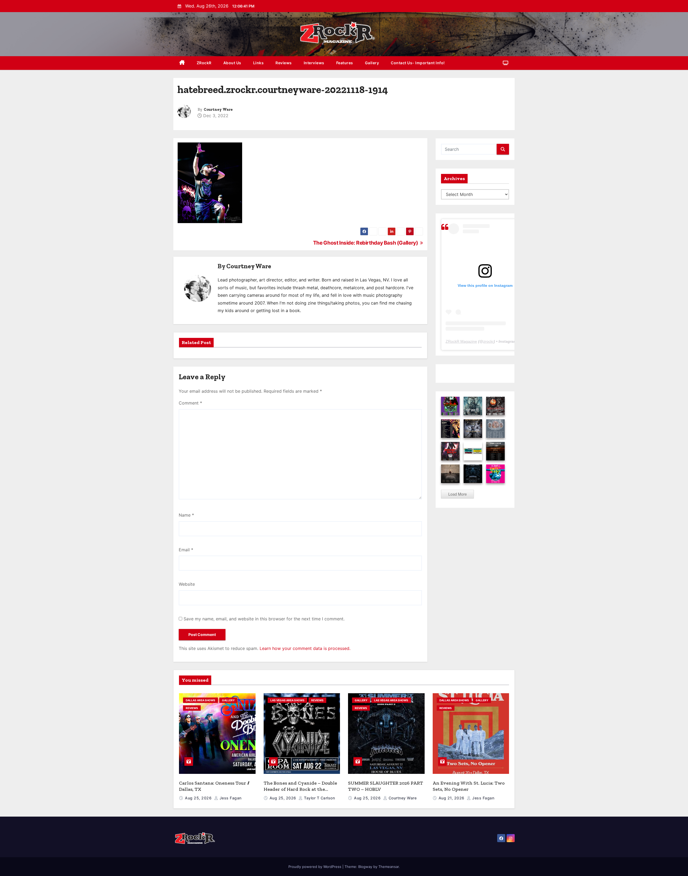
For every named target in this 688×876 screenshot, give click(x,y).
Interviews (314, 62)
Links (258, 62)
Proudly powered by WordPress (315, 866)
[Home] (182, 63)
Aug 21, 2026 (452, 798)
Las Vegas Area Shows (287, 700)
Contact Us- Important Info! (418, 62)
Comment (190, 403)
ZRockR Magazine (461, 341)
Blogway (365, 866)
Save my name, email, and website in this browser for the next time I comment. (264, 618)
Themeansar (388, 866)
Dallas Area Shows (200, 700)
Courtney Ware (218, 109)
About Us (232, 62)
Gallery (372, 62)
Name (186, 515)
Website (187, 584)
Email (186, 549)
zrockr (488, 341)
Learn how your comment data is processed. (305, 648)
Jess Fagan (230, 798)
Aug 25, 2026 (199, 798)
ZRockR (204, 62)
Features (344, 62)
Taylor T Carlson (319, 798)
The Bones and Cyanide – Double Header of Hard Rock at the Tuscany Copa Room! (300, 789)
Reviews (283, 62)
